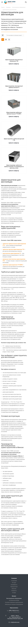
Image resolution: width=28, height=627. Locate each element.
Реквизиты (14, 590)
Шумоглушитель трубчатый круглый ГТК (14, 139)
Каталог (14, 596)
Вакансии (14, 588)
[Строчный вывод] (6, 39)
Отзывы (14, 592)
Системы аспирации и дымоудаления (14, 602)
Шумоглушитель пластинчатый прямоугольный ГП (14, 86)
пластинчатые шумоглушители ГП (12, 253)
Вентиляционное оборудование (14, 598)
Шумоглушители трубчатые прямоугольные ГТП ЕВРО (14, 113)
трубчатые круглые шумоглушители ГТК (13, 249)
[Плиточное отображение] (2, 39)
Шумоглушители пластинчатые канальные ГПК (14, 60)
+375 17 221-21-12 (13, 610)
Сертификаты (14, 584)
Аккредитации (14, 586)
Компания (14, 578)
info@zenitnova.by (15, 622)
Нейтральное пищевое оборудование (14, 604)
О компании (14, 580)
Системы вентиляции (14, 600)
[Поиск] (26, 2)
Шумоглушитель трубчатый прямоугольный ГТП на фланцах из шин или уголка (14, 166)
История (14, 582)
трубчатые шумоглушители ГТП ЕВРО (13, 264)
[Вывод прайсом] (9, 39)
